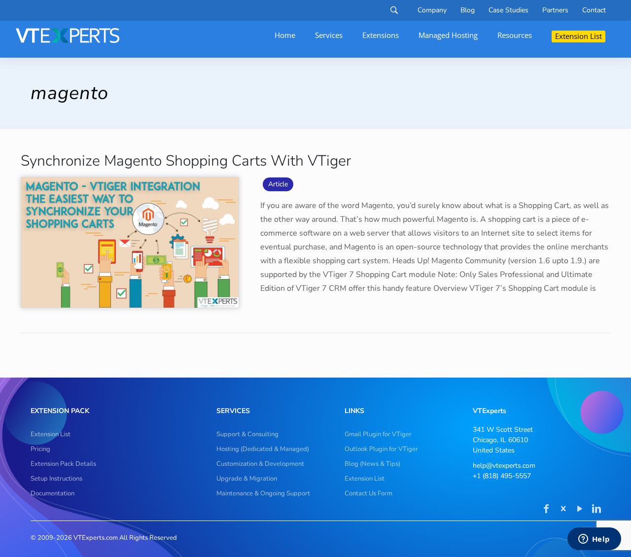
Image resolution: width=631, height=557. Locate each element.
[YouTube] (580, 510)
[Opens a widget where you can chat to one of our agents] (594, 539)
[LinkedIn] (596, 510)
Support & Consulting (247, 434)
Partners (555, 10)
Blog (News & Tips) (372, 463)
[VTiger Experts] (67, 35)
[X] (563, 510)
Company (432, 10)
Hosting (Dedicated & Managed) (262, 449)
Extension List (50, 434)
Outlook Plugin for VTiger (381, 449)
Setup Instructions (56, 478)
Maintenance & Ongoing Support (263, 493)
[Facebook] (546, 510)
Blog (467, 10)
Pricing (40, 449)
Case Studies (508, 10)
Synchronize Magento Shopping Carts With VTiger (186, 161)
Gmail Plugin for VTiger (378, 434)
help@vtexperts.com (504, 465)
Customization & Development (260, 463)
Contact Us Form (368, 493)
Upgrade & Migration (246, 478)
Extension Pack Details (63, 463)
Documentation (52, 493)
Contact (594, 10)
